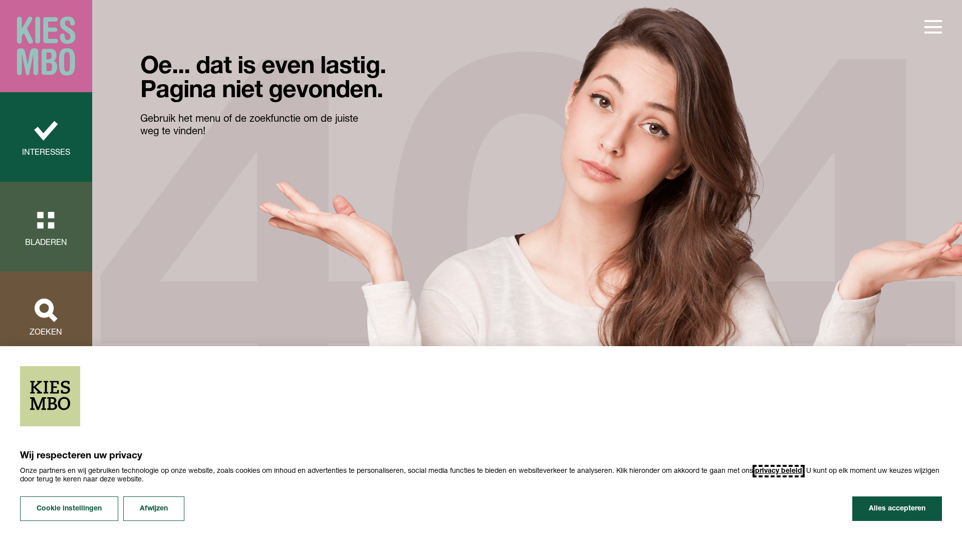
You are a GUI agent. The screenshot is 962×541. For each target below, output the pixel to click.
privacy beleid (778, 471)
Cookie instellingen (69, 508)
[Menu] (933, 27)
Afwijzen (154, 508)
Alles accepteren (897, 508)
